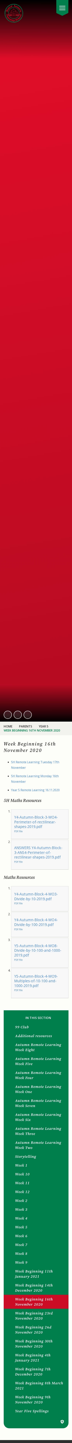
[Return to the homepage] (14, 13)
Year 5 (43, 726)
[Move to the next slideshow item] (18, 715)
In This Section (38, 1018)
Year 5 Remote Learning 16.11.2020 (35, 790)
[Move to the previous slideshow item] (8, 715)
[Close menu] (62, 8)
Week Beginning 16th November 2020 (32, 730)
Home (8, 726)
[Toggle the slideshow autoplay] (28, 715)
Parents (25, 726)
